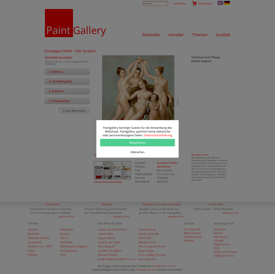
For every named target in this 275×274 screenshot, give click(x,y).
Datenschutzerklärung (158, 135)
